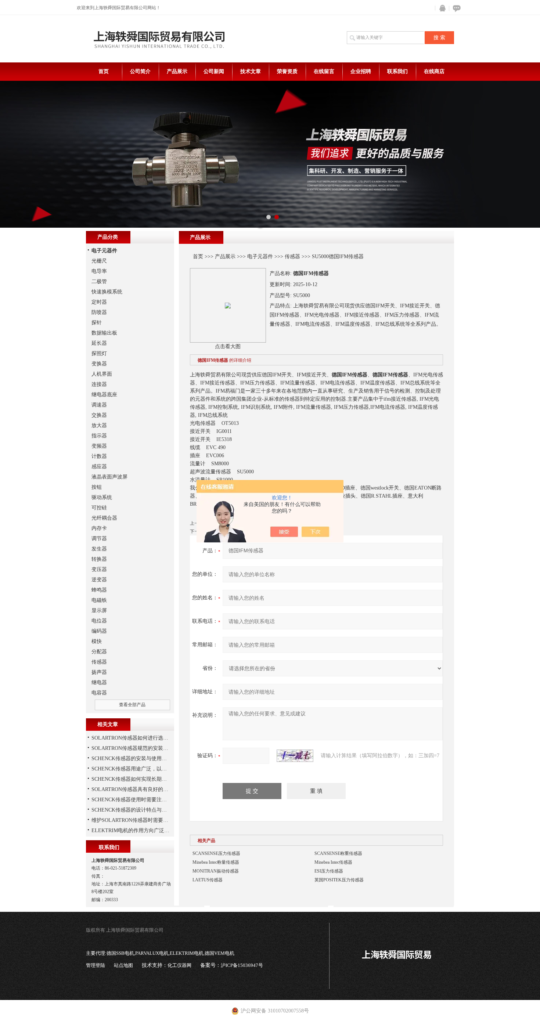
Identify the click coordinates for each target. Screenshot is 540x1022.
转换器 (99, 559)
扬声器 (99, 672)
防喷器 (99, 312)
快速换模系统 (106, 292)
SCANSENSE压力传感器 (216, 853)
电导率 (99, 271)
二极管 (99, 281)
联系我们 (397, 71)
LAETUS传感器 (207, 879)
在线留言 (324, 71)
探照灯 (99, 353)
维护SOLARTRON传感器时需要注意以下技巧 (142, 820)
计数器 (99, 456)
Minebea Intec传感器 (333, 862)
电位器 (99, 621)
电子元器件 (260, 256)
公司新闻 (214, 71)
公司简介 (140, 71)
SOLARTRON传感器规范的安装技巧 (132, 748)
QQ (440, 8)
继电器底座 (104, 394)
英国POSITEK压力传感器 (339, 879)
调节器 (99, 538)
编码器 (99, 631)
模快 (96, 641)
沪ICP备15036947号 (242, 965)
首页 (103, 71)
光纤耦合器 (104, 518)
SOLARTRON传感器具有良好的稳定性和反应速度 (147, 789)
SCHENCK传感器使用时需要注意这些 (134, 799)
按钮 (96, 487)
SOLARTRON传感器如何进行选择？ (132, 738)
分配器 (99, 651)
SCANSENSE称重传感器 (338, 853)
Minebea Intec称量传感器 (215, 862)
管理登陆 (95, 965)
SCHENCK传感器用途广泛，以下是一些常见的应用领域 (154, 769)
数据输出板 (104, 333)
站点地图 (123, 965)
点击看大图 (228, 346)
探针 (96, 322)
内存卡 (99, 528)
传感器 (292, 256)
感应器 (99, 466)
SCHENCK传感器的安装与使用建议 (131, 758)
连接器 (99, 384)
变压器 (99, 569)
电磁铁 (99, 600)
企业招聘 (360, 71)
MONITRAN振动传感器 (215, 871)
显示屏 (99, 610)
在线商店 (434, 71)
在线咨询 (455, 8)
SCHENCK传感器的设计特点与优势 (131, 810)
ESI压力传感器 (328, 871)
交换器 (99, 415)
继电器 (99, 682)
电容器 (99, 693)
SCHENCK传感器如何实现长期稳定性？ (136, 779)
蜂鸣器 (99, 590)
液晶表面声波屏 (109, 477)
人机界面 (101, 374)
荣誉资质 (287, 71)
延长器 (99, 343)
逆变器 (99, 579)
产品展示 (177, 71)
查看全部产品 (132, 704)
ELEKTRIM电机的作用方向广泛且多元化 (138, 830)
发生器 (99, 549)
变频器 (99, 446)
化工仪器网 (179, 965)
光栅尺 (99, 261)
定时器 (99, 302)
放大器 (99, 425)
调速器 (99, 405)
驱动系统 (101, 497)
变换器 (99, 363)
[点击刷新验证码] (295, 756)
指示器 (99, 435)
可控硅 (99, 507)
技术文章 (250, 71)
